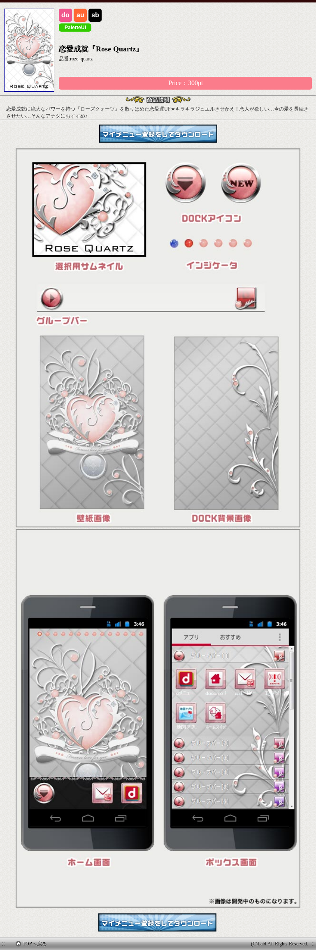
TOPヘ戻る (35, 944)
